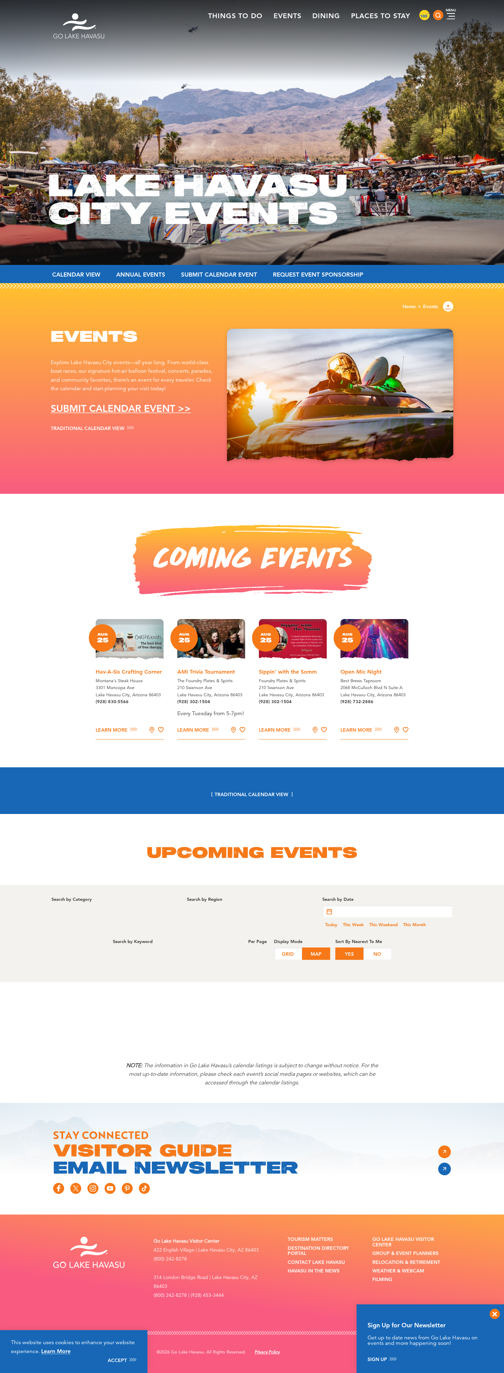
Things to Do (235, 16)
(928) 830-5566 (112, 702)
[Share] (448, 306)
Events (287, 16)
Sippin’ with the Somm (288, 671)
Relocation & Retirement (406, 1262)
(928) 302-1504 (193, 702)
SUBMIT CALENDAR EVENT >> (121, 409)
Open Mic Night (361, 671)
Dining (326, 16)
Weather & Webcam (398, 1270)
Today (331, 925)
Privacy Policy (267, 1352)
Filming (382, 1279)
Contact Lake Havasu (316, 1262)
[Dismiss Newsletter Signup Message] (495, 1314)
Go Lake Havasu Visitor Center (403, 1242)
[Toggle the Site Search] (438, 15)
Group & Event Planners (405, 1253)
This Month (414, 925)
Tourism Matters (310, 1239)
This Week (353, 925)
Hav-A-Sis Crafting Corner (129, 671)
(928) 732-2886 (356, 702)
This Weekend (383, 925)
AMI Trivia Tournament (206, 671)
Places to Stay (380, 16)
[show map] (152, 730)
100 (424, 16)
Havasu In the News (313, 1270)
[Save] (161, 729)
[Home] (79, 15)
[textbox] (387, 911)
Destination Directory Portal (318, 1251)
